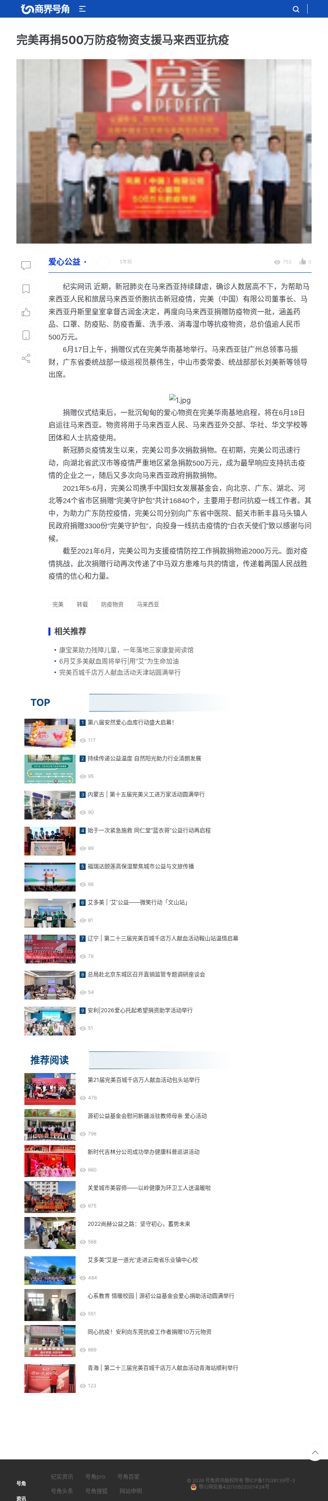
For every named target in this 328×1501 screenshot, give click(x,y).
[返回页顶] (315, 1452)
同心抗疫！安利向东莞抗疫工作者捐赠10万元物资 (150, 1331)
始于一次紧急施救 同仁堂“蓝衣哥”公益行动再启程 (149, 830)
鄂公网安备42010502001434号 (234, 1487)
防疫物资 (112, 604)
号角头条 (62, 1490)
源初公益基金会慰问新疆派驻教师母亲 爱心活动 (147, 1115)
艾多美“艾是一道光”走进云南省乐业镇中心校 (143, 1259)
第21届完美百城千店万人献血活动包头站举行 (144, 1079)
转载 (82, 604)
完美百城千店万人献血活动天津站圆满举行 (120, 672)
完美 (58, 604)
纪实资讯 (62, 1476)
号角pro (95, 1476)
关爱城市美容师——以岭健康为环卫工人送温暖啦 (149, 1187)
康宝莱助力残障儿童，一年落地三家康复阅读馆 (126, 650)
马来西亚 (148, 604)
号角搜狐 (96, 1490)
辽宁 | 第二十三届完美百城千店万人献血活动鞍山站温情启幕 (163, 938)
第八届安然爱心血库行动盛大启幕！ (132, 722)
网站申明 (131, 1490)
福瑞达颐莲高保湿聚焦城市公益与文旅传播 (141, 866)
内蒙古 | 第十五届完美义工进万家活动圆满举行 (146, 794)
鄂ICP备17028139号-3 (270, 1480)
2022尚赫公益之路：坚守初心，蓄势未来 (139, 1223)
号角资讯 (214, 1480)
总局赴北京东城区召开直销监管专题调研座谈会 (146, 974)
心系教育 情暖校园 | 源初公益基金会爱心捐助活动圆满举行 (161, 1295)
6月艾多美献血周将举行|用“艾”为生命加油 (119, 661)
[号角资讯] (44, 9)
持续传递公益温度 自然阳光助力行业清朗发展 (144, 758)
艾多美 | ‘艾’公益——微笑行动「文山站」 (139, 902)
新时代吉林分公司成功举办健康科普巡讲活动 (144, 1151)
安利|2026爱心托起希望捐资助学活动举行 (140, 1010)
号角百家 (128, 1476)
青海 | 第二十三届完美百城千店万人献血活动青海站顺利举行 (163, 1367)
